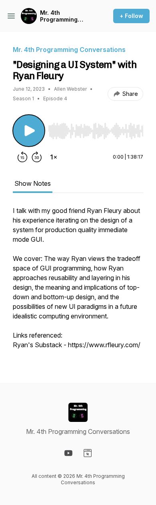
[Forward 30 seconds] (36, 157)
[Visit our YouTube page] (68, 453)
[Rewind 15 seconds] (22, 157)
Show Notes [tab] (32, 183)
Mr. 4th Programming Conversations (61, 16)
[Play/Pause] (29, 131)
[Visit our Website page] (88, 453)
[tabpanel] (78, 282)
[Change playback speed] (54, 157)
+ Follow (131, 15)
